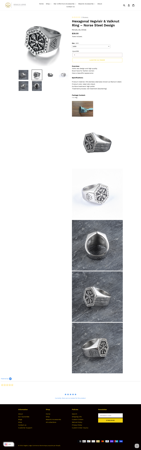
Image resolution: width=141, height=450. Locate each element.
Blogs (20, 419)
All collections (51, 422)
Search (74, 414)
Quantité (75, 51)
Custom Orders (77, 419)
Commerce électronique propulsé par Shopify (46, 445)
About (20, 414)
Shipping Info (77, 417)
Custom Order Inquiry (80, 428)
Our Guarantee (23, 417)
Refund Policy (77, 422)
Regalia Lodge (27, 445)
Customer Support (25, 428)
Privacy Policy (77, 425)
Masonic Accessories (53, 419)
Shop (20, 422)
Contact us (22, 425)
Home (48, 414)
